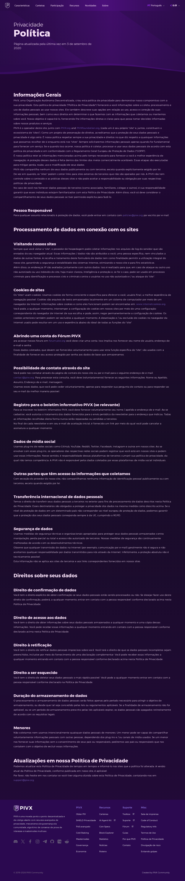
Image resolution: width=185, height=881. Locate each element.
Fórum (126, 826)
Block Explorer (106, 833)
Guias (125, 833)
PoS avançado (83, 826)
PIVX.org (66, 128)
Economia (81, 851)
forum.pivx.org (57, 340)
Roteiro (103, 851)
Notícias (103, 845)
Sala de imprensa (149, 814)
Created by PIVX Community (156, 873)
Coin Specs (104, 826)
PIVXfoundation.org (88, 128)
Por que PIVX (129, 839)
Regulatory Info (148, 826)
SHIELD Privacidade (86, 820)
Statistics (103, 839)
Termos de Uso (148, 833)
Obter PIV (81, 814)
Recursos (74, 5)
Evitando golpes (149, 851)
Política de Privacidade (152, 839)
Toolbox (126, 814)
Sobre (105, 5)
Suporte (127, 820)
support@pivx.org (24, 780)
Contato (127, 845)
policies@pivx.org (133, 215)
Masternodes (82, 839)
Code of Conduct (149, 820)
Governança (82, 845)
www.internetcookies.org (150, 304)
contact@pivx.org (24, 377)
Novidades (90, 5)
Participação (57, 5)
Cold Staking (82, 833)
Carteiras (40, 5)
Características (22, 5)
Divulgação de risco (150, 845)
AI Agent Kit (105, 820)
